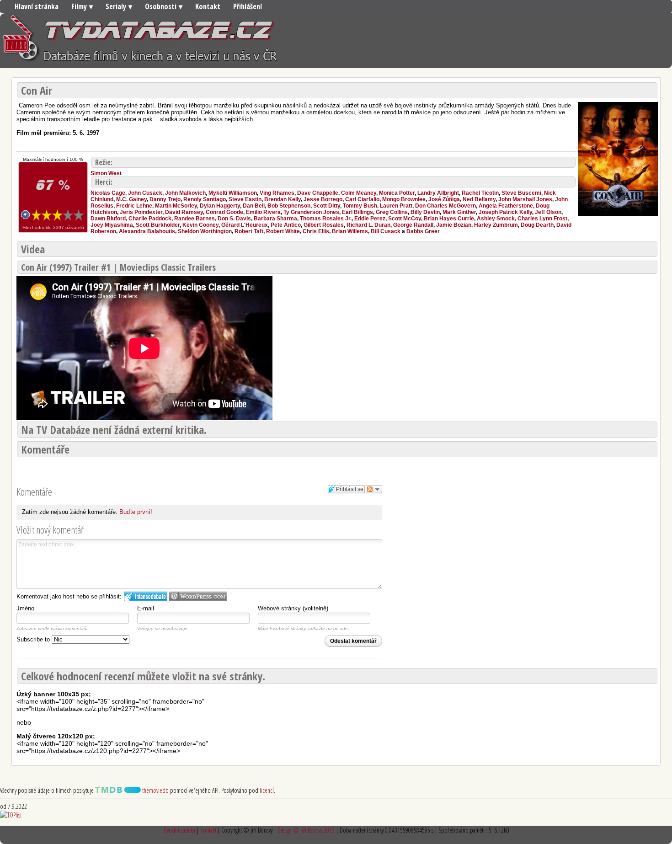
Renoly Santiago (204, 199)
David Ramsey (184, 212)
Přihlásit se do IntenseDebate (145, 596)
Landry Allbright (438, 193)
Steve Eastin (245, 199)
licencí (267, 790)
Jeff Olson (548, 212)
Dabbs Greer (423, 231)
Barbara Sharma (275, 218)
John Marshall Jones (525, 199)
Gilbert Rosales (324, 225)
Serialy (116, 6)
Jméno (25, 608)
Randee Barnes (194, 218)
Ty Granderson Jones (311, 212)
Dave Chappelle (317, 193)
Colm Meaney (358, 193)
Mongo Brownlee (404, 199)
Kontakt (207, 6)
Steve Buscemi (521, 193)
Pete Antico (286, 225)
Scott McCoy (404, 218)
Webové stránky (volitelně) (293, 608)
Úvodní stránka (179, 830)
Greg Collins (392, 212)
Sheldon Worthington (205, 231)
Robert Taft (249, 231)
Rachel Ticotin (480, 193)
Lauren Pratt (396, 206)
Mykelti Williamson (232, 193)
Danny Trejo (165, 199)
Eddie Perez (369, 218)
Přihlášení (247, 6)
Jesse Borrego (323, 199)
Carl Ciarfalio (362, 199)
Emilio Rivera (263, 212)
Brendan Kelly (282, 199)
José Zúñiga (444, 199)
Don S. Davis (234, 218)
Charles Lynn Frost (542, 218)
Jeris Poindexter (141, 212)
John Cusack (145, 193)
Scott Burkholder (158, 225)
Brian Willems (350, 231)
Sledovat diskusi (374, 489)
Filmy (79, 6)
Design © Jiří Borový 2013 (306, 830)
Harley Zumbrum (496, 225)
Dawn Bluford (108, 218)
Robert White (283, 231)
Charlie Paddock (149, 218)
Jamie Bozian (453, 225)
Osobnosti (160, 6)
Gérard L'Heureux (244, 225)
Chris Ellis (316, 231)
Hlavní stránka (37, 6)
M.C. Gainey (131, 199)
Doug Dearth (537, 225)
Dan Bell (254, 206)
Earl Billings (357, 212)
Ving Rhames (277, 193)
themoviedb (155, 790)
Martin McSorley (176, 206)
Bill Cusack (385, 231)
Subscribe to (34, 639)
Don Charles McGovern (445, 206)
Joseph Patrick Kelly (505, 212)
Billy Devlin (425, 212)
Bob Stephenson (288, 206)
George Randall (413, 225)
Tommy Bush (360, 206)
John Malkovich (185, 193)
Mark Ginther (459, 212)
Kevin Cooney (200, 225)
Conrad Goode (224, 212)
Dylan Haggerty (220, 206)
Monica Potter (397, 193)
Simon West (106, 173)
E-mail (145, 608)
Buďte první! (135, 511)
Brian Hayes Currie (449, 218)
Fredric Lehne (134, 206)
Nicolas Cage (108, 193)
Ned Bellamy (479, 199)
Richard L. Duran (368, 225)
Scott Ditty (326, 206)
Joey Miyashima (112, 225)
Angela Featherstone (506, 206)
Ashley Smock (496, 218)
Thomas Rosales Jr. (326, 218)
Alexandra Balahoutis (147, 231)
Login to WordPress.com (198, 596)
